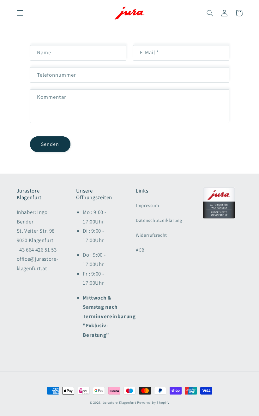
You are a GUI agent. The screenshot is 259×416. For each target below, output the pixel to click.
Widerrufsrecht (151, 235)
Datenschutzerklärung (159, 220)
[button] (20, 13)
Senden (50, 144)
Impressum (147, 205)
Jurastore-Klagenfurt (119, 402)
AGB (140, 250)
